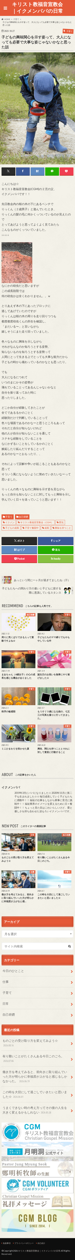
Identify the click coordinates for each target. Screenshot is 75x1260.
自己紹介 (41, 1243)
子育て (8, 516)
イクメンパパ (11, 787)
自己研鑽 (23, 516)
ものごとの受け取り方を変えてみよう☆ (30, 1043)
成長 (46, 527)
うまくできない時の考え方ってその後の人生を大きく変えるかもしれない (34, 1110)
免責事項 (7, 1243)
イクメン (9, 522)
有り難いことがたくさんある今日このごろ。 (33, 1058)
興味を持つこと (63, 527)
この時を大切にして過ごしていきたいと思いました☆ (34, 1094)
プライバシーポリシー (24, 1243)
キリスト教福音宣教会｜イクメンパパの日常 (37, 7)
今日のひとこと (13, 971)
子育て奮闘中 (32, 527)
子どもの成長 (12, 527)
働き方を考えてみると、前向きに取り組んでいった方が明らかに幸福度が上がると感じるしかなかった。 (34, 1076)
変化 (61, 522)
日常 (5, 1003)
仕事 (5, 981)
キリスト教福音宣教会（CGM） (36, 522)
